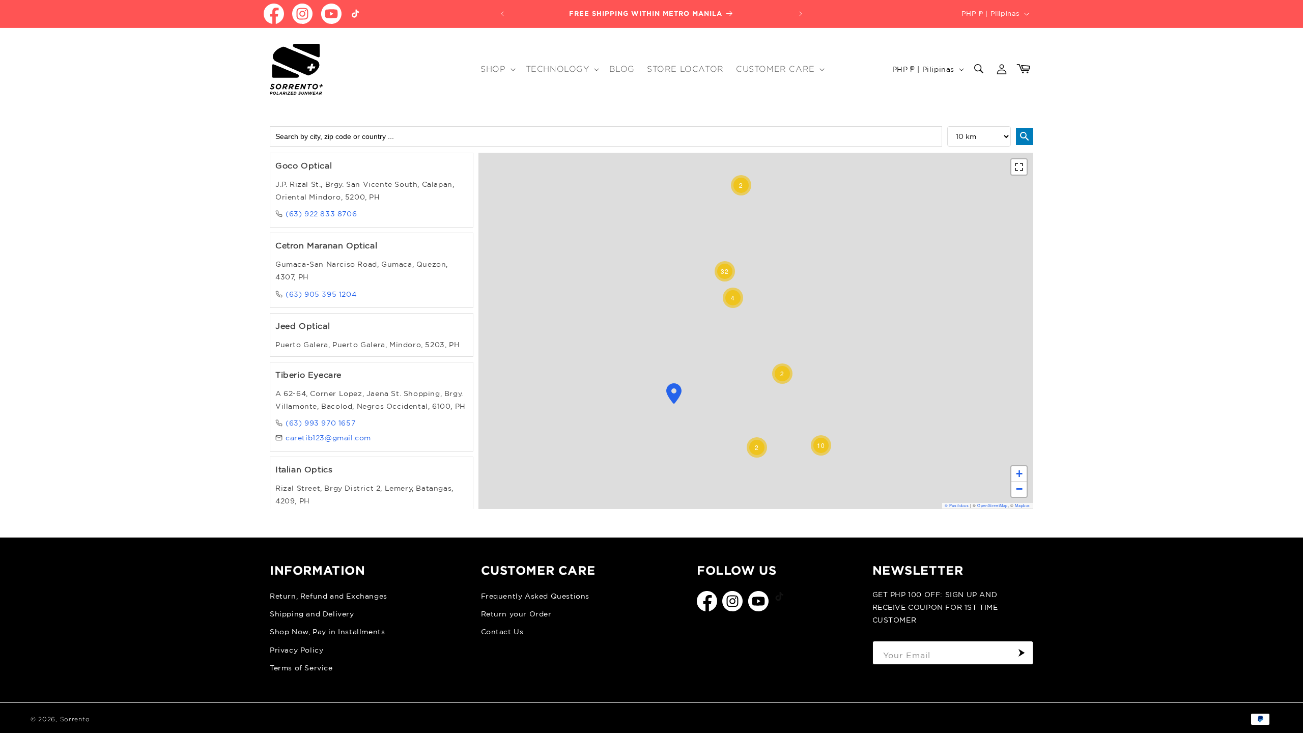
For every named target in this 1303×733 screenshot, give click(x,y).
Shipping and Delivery (312, 614)
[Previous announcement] (502, 13)
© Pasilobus (957, 505)
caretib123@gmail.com (328, 438)
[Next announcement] (800, 13)
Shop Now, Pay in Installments (327, 632)
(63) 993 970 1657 (320, 423)
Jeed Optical (302, 325)
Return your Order (516, 614)
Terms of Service (301, 668)
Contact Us (502, 632)
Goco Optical (303, 165)
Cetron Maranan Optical (326, 245)
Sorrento (75, 719)
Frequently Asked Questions (535, 596)
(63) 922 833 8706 (321, 214)
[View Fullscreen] (1019, 167)
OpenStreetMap (992, 505)
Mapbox (1022, 505)
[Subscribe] (1021, 653)
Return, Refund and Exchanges (328, 596)
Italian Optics (303, 469)
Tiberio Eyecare (308, 374)
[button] (496, 69)
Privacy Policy (296, 650)
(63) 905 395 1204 (321, 294)
